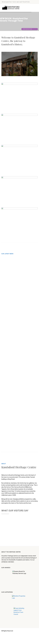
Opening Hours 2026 (13, 443)
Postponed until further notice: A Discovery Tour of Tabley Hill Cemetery (13, 315)
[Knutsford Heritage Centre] (11, 7)
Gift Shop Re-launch (13, 295)
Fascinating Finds (13, 276)
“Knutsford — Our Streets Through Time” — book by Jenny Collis (13, 422)
